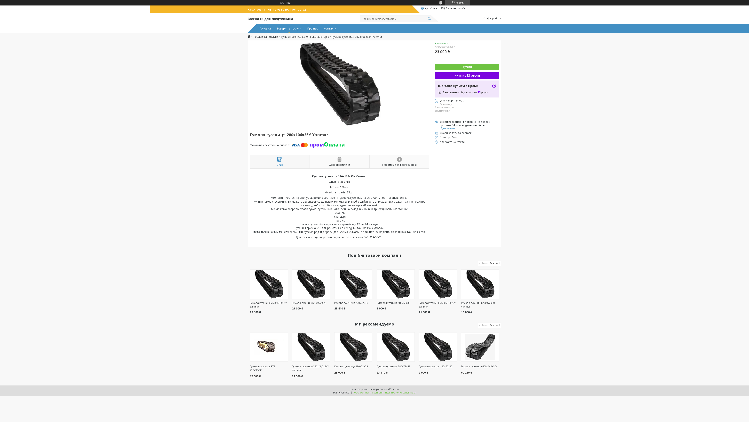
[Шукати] (429, 18)
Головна (265, 28)
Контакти (330, 28)
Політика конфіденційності (400, 392)
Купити (467, 67)
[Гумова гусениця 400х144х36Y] (480, 347)
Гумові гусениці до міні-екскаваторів (305, 36)
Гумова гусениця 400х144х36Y (479, 366)
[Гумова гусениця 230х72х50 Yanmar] (480, 284)
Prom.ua (394, 389)
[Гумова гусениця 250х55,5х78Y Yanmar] (438, 284)
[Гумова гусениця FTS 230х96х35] (269, 347)
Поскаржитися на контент (368, 392)
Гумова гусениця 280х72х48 (351, 303)
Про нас (312, 28)
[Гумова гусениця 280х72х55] (311, 284)
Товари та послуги (289, 28)
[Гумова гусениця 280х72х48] (353, 284)
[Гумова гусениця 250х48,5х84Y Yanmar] (269, 284)
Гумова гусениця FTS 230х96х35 (262, 368)
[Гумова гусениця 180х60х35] (396, 284)
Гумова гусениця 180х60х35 (393, 303)
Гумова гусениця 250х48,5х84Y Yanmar (310, 368)
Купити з (460, 75)
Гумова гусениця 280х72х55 (309, 303)
